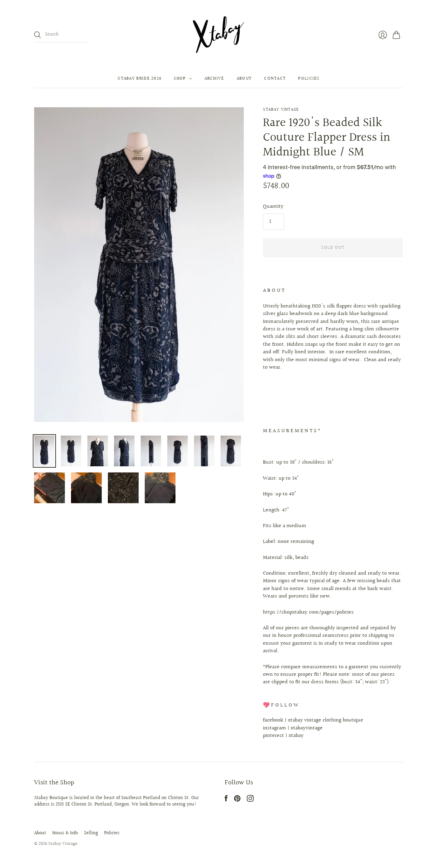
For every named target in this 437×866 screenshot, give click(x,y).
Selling (91, 833)
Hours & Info (65, 833)
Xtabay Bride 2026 (139, 78)
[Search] (37, 34)
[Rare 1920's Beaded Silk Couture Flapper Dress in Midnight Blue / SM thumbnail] (44, 451)
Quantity (273, 206)
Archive (214, 78)
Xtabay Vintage (281, 110)
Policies (308, 78)
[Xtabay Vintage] (218, 34)
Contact (275, 78)
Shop (180, 78)
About (244, 78)
